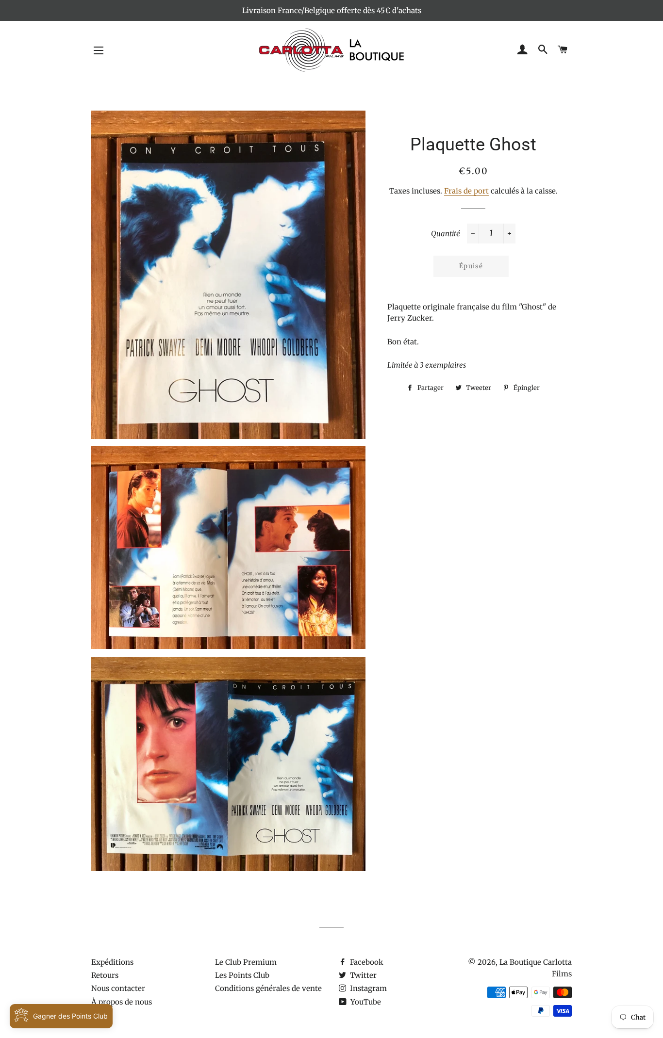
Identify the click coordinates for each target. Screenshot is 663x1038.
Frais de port (466, 190)
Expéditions (112, 962)
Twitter (362, 975)
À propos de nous (121, 1001)
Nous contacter (118, 988)
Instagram (367, 988)
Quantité (445, 233)
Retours (104, 975)
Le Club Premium (246, 962)
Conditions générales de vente (268, 988)
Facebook (365, 962)
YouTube (364, 1001)
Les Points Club (242, 975)
